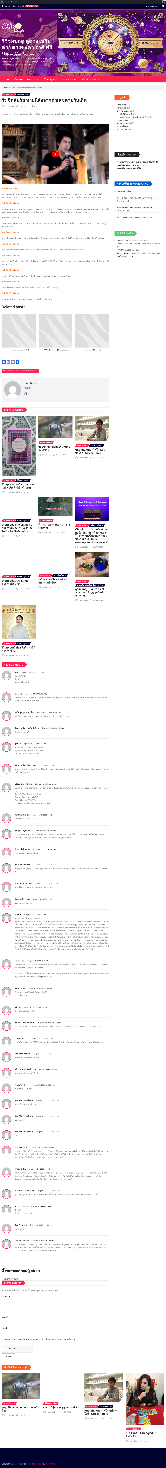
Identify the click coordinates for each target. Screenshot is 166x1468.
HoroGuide (10, 106)
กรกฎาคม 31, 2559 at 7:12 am (42, 1147)
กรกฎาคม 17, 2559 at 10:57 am (40, 1038)
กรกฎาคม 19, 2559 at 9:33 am (44, 1053)
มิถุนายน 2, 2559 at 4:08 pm (53, 728)
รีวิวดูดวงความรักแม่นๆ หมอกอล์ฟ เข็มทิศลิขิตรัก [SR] (18, 486)
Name (5, 1317)
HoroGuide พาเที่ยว (125, 108)
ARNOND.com (122, 240)
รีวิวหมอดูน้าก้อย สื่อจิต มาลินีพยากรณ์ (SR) (18, 649)
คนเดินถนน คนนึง (22, 815)
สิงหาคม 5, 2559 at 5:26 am (41, 1225)
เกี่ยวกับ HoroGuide (91, 79)
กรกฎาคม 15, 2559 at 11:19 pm (36, 1007)
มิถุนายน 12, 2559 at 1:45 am (46, 784)
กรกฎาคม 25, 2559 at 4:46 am (47, 1116)
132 (35, 106)
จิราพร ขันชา (20, 988)
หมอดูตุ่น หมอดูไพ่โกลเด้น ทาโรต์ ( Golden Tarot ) (90, 451)
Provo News (37, 1464)
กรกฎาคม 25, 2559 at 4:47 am (47, 1131)
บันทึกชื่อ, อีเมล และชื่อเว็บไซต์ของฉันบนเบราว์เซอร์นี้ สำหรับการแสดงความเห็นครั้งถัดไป (40, 1339)
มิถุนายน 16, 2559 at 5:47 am (44, 849)
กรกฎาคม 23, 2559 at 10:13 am (46, 1069)
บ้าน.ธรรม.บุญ (122, 253)
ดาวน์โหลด (123, 126)
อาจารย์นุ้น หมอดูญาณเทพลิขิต (129, 168)
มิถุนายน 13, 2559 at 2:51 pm (44, 814)
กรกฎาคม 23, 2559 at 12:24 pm (42, 1084)
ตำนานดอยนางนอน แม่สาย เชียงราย (54, 526)
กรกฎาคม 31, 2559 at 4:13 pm (48, 1190)
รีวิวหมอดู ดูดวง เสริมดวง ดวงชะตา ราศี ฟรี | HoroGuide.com (27, 47)
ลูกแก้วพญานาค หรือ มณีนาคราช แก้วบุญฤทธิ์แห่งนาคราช (89, 592)
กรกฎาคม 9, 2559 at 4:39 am (40, 988)
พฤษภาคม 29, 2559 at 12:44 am (34, 672)
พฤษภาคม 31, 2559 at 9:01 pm (49, 712)
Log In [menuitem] (7, 2)
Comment (6, 1296)
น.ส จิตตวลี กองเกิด (23, 883)
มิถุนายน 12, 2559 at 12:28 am (45, 765)
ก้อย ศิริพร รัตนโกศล (24, 1100)
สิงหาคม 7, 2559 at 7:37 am (43, 1240)
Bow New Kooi (21, 1225)
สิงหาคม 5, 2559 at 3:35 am (42, 1206)
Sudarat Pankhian (22, 899)
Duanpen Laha (21, 1147)
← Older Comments (10, 1279)
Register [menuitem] (14, 2)
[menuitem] (2, 2)
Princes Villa (20, 1038)
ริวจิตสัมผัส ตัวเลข (11, 371)
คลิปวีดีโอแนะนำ (126, 114)
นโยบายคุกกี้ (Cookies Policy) (26, 79)
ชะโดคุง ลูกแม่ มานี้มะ (24, 712)
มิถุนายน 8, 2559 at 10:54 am (35, 743)
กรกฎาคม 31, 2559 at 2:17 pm (41, 1169)
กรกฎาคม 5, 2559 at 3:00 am (35, 914)
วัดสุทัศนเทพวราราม (125, 256)
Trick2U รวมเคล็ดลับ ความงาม (129, 244)
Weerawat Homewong (24, 1190)
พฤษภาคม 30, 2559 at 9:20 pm (37, 693)
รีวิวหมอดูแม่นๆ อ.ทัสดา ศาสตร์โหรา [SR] (15, 582)
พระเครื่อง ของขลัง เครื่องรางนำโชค (134, 117)
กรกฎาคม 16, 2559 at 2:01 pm (49, 1022)
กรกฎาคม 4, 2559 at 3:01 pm (44, 899)
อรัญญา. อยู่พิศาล (22, 830)
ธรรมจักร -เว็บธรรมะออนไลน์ (128, 250)
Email (5, 1328)
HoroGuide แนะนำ (69, 79)
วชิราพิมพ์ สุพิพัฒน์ (23, 1069)
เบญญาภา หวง (21, 1085)
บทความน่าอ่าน (123, 111)
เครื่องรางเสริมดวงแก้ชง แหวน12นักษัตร (52, 581)
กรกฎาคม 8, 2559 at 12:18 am (39, 960)
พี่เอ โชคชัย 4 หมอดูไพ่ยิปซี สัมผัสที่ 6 (141, 1435)
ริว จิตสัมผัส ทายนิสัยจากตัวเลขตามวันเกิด (26, 88)
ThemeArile (50, 1464)
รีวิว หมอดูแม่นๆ (123, 120)
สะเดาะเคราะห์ (125, 129)
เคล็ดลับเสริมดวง (123, 123)
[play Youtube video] (55, 154)
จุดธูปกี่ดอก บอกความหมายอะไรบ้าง (54, 448)
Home (6, 79)
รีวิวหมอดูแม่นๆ (50, 79)
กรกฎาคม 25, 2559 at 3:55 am (47, 1100)
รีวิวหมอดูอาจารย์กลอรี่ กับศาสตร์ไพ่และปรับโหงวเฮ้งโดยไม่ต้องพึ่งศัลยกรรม (17, 528)
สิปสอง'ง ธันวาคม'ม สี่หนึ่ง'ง (27, 728)
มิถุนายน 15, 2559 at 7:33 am (44, 830)
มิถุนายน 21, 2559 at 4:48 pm (45, 864)
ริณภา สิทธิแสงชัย (22, 849)
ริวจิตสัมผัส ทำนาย (30, 371)
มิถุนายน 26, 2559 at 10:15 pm (46, 883)
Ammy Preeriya (21, 1206)
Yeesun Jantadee (22, 1240)
